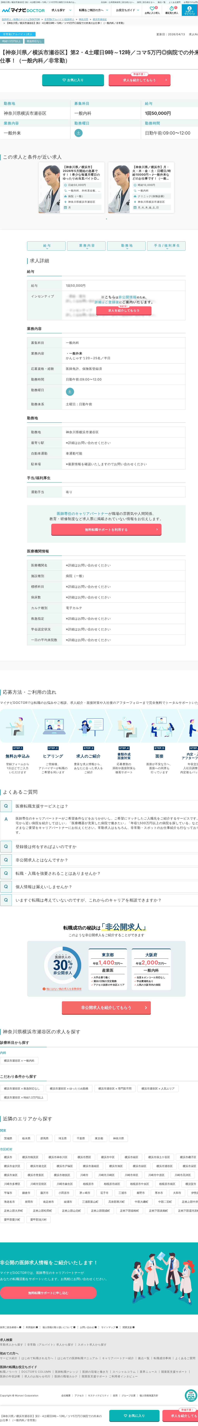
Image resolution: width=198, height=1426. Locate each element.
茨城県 (8, 1138)
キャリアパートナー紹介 (118, 1358)
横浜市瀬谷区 (100, 19)
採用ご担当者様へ (9, 1327)
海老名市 (9, 1201)
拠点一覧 (162, 2)
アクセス (79, 1395)
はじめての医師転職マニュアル (77, 1358)
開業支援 (127, 1327)
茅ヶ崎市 (84, 1192)
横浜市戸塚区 (65, 1166)
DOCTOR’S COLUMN (36, 1371)
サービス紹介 (8, 1358)
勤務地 (127, 245)
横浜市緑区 (139, 1166)
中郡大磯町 (141, 1201)
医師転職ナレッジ (66, 1371)
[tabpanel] (71, 187)
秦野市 (141, 1192)
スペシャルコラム (124, 1371)
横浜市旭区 (116, 1166)
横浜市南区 (131, 1157)
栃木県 (26, 1138)
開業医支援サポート (174, 1371)
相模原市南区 (167, 1183)
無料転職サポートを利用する (106, 529)
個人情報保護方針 (149, 1395)
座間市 (29, 1201)
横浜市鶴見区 (30, 1157)
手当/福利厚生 (167, 245)
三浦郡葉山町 (90, 1201)
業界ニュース (148, 1371)
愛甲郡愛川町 (12, 1219)
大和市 (177, 1192)
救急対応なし (34, 41)
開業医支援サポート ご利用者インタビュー (110, 1376)
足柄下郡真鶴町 (158, 1210)
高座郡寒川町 (116, 1201)
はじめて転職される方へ (37, 1358)
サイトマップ (108, 1327)
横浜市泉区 (11, 1175)
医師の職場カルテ (66, 1376)
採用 (115, 1395)
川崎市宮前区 (38, 1183)
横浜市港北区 (38, 1166)
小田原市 (64, 1192)
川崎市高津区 (183, 1175)
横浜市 (8, 1157)
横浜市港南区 (91, 1166)
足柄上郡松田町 (42, 1210)
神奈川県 (83, 19)
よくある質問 (174, 2)
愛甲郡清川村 (38, 1219)
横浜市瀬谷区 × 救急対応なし (22, 1088)
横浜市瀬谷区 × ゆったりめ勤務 (69, 1088)
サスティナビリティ (98, 1395)
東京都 (99, 1138)
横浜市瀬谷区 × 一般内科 (19, 1060)
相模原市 (88, 1183)
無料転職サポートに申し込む (48, 1293)
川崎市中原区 (156, 1175)
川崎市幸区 (131, 1175)
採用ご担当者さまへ (145, 2)
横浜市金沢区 (12, 1166)
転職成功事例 (162, 1358)
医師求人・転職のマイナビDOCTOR (21, 19)
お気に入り (75, 80)
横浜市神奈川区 (58, 1157)
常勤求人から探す (11, 1344)
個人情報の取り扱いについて (58, 1327)
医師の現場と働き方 (95, 1371)
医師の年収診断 (10, 1376)
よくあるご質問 (185, 1358)
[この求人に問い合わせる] (123, 305)
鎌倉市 (26, 1192)
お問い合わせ (87, 1327)
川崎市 (84, 1175)
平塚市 (8, 1192)
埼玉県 (63, 1138)
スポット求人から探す (92, 1344)
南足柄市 (48, 1201)
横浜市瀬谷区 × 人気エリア (158, 1088)
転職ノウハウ (8, 1371)
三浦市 (123, 1192)
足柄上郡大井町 (13, 1210)
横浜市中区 (108, 1157)
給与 (47, 245)
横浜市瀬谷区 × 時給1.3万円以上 (24, 1097)
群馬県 (44, 1138)
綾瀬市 (68, 1201)
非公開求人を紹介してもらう (106, 1007)
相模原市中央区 (139, 1183)
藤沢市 (44, 1192)
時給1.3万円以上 (11, 41)
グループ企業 (129, 1395)
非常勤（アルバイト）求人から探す (50, 1344)
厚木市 (159, 1192)
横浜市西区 (84, 1157)
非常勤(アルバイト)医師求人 (59, 19)
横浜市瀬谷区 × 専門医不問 (114, 1088)
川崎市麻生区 (65, 1183)
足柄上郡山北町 (71, 1210)
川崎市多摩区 (12, 1183)
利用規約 (30, 1327)
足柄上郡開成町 (100, 1210)
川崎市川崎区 (106, 1175)
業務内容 (87, 245)
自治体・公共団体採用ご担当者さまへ (117, 2)
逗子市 (104, 1192)
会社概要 (66, 1395)
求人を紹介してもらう (139, 80)
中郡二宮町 (165, 1201)
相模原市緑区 (112, 1183)
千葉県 (81, 1138)
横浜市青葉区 (36, 1175)
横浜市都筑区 (62, 1175)
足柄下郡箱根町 (129, 1210)
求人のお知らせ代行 (37, 1376)
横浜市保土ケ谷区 (159, 1157)
